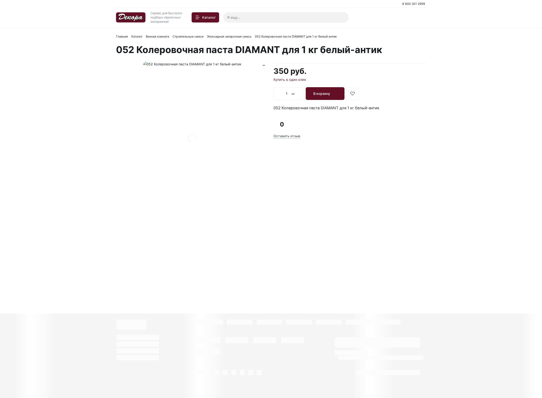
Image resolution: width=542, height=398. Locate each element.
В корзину (321, 93)
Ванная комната (157, 36)
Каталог (136, 36)
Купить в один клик (290, 79)
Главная (122, 36)
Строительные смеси (188, 36)
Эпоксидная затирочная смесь (229, 36)
